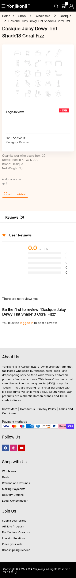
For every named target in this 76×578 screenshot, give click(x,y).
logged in (27, 323)
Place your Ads (12, 544)
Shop (22, 16)
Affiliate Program (13, 526)
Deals (6, 477)
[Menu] (3, 6)
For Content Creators (16, 532)
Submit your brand (14, 520)
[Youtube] (21, 448)
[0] (63, 6)
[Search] (56, 6)
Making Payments (13, 489)
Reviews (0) (14, 217)
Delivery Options (13, 494)
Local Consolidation (15, 500)
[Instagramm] (13, 448)
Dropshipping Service (16, 550)
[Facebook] (5, 448)
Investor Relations (14, 538)
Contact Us (27, 409)
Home (6, 16)
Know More (9, 409)
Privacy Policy (47, 409)
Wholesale (42, 16)
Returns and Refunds (16, 483)
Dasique (65, 16)
